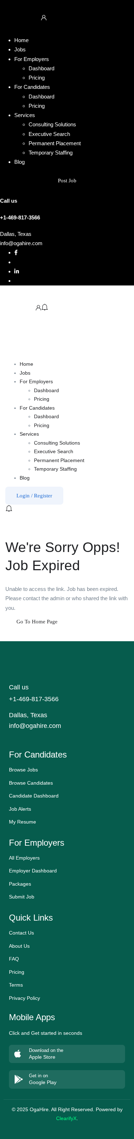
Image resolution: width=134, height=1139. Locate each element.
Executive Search (49, 134)
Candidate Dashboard (34, 796)
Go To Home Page (37, 621)
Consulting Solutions (52, 124)
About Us (19, 946)
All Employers (24, 858)
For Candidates (32, 87)
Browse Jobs (23, 770)
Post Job (67, 180)
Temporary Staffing (51, 153)
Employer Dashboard (33, 871)
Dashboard (41, 68)
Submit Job (21, 897)
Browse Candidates (31, 783)
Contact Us (21, 933)
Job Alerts (20, 809)
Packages (20, 884)
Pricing (37, 78)
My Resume (22, 822)
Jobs (20, 49)
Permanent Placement (55, 143)
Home (21, 40)
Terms (16, 985)
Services (24, 115)
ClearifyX (66, 1118)
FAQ (14, 959)
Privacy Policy (24, 998)
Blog (19, 162)
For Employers (31, 59)
